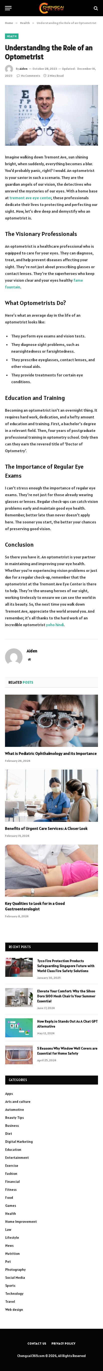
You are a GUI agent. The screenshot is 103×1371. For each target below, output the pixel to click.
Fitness (10, 1189)
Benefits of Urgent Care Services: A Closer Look (46, 828)
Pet (8, 1261)
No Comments (30, 75)
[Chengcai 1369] (51, 8)
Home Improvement (21, 1221)
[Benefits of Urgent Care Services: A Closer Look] (51, 796)
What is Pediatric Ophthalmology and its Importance (51, 753)
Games (10, 1205)
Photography (15, 1269)
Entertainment (17, 1157)
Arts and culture (17, 1101)
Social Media (15, 1277)
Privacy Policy (64, 1343)
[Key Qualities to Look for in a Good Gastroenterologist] (51, 871)
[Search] (95, 8)
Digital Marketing (19, 1141)
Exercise (11, 1165)
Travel (10, 1301)
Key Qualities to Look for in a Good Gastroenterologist (35, 906)
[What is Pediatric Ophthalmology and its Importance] (51, 721)
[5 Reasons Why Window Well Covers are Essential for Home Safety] (19, 1054)
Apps (9, 1093)
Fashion (11, 1173)
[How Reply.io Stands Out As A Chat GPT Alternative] (19, 1027)
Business (12, 1125)
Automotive (14, 1109)
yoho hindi (55, 624)
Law (8, 1229)
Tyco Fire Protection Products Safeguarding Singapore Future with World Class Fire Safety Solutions (65, 966)
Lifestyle (12, 1237)
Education (13, 1149)
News (9, 1245)
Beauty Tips (14, 1117)
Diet (8, 1133)
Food (9, 1197)
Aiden (24, 68)
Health (11, 36)
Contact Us (37, 1343)
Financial (12, 1181)
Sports (10, 1285)
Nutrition (12, 1253)
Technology (14, 1293)
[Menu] (8, 8)
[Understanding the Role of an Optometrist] (51, 115)
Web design (14, 1309)
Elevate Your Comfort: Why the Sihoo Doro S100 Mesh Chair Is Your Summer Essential (66, 996)
